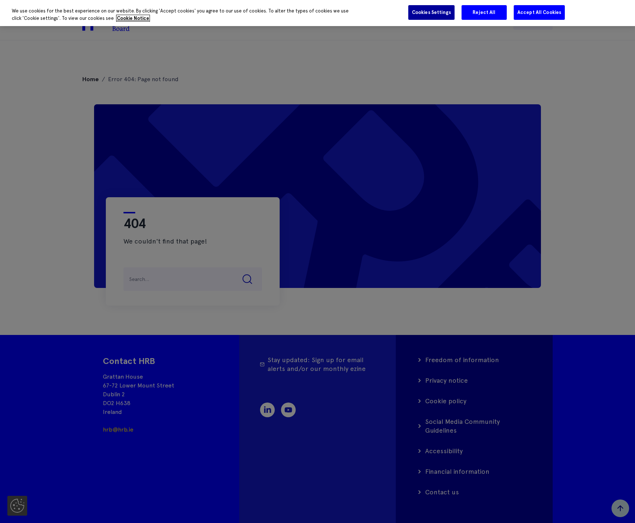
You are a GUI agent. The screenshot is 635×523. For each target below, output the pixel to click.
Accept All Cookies (539, 12)
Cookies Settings (431, 12)
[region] (317, 13)
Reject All (484, 12)
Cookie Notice (133, 18)
